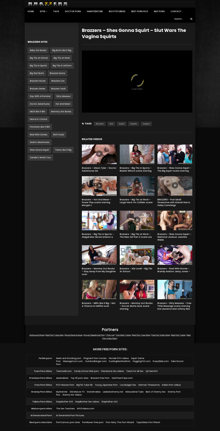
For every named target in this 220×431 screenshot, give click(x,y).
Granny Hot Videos (72, 394)
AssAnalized (62, 378)
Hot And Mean (63, 103)
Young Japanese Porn (106, 384)
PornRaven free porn (93, 422)
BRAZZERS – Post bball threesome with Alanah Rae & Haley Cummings (173, 202)
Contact (176, 11)
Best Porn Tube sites (54, 335)
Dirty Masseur (64, 96)
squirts (133, 123)
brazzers (100, 123)
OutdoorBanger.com (96, 361)
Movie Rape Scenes (73, 335)
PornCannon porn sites (68, 422)
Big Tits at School (39, 57)
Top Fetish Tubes (123, 335)
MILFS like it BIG (37, 111)
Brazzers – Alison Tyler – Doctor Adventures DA (99, 169)
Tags (56, 11)
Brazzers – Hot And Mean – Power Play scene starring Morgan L (96, 202)
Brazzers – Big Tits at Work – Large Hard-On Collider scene (136, 201)
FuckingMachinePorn (120, 361)
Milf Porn (159, 11)
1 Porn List (110, 335)
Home (31, 11)
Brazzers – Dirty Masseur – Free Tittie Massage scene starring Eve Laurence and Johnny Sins (174, 306)
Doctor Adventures (40, 103)
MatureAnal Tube (135, 391)
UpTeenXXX (152, 371)
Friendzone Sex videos (112, 371)
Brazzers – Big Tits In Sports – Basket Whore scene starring (136, 169)
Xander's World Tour (40, 157)
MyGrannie (61, 391)
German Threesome (149, 384)
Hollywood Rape (36, 335)
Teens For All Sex (134, 371)
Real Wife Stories (38, 134)
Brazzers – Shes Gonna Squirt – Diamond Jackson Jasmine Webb (174, 237)
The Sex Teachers (65, 408)
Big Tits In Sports (38, 65)
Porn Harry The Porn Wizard (120, 422)
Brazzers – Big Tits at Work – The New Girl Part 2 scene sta (136, 235)
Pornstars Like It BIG (40, 126)
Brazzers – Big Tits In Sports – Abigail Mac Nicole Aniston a (98, 235)
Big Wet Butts (37, 73)
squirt (121, 123)
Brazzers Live (58, 80)
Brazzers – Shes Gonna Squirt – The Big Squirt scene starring (174, 169)
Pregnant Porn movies (95, 358)
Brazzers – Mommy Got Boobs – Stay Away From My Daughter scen (99, 271)
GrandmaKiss (94, 391)
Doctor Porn (73, 11)
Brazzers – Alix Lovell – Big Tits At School (136, 270)
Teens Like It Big (63, 149)
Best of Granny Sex (156, 391)
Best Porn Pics (139, 11)
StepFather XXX (109, 401)
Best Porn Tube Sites (141, 335)
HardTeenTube (95, 11)
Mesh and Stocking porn (68, 358)
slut (111, 123)
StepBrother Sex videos (87, 401)
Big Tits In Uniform (62, 65)
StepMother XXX (64, 401)
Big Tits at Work (62, 57)
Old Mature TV (77, 391)
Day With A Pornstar (40, 96)
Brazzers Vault (58, 88)
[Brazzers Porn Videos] (48, 4)
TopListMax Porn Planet (148, 422)
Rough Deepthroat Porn (94, 335)
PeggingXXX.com (142, 361)
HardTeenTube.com (122, 378)
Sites (42, 11)
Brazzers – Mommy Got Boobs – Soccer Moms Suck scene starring (136, 306)
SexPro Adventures (39, 142)
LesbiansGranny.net (113, 391)
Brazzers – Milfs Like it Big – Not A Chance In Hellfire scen (98, 304)
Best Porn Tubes (178, 335)
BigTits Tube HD (84, 384)
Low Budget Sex (128, 384)
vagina (146, 123)
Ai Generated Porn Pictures (70, 415)
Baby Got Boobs (38, 50)
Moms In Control (38, 119)
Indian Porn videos (171, 384)
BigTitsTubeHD (117, 11)
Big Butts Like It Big (61, 50)
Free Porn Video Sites (160, 335)
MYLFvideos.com (85, 408)
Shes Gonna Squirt (39, 149)
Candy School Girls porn (86, 371)
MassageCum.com (73, 361)
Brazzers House (37, 80)
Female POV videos (119, 358)
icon (99, 153)
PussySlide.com (161, 361)
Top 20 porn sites (79, 378)
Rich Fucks (58, 134)
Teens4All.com (64, 371)
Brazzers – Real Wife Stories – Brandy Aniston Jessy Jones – (173, 270)
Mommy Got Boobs (61, 111)
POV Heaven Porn (65, 384)
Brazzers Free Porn (100, 378)
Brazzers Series (37, 88)
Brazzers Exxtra (57, 73)
